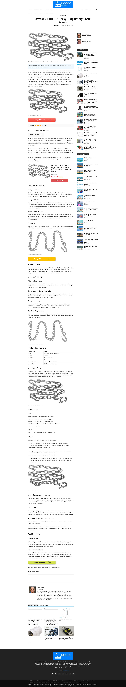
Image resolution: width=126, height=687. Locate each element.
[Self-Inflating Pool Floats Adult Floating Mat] (80, 191)
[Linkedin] (59, 674)
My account (45, 680)
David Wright (56, 25)
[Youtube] (73, 674)
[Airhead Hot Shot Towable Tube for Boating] (80, 216)
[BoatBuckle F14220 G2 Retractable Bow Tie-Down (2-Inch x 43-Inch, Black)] (51, 631)
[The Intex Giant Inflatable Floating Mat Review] (80, 159)
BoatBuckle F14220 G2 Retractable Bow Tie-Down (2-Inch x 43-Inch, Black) (50, 638)
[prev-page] (29, 642)
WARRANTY (55, 680)
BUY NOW (60, 180)
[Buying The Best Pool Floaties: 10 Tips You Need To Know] (80, 209)
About (81, 10)
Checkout (86, 682)
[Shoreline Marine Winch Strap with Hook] (80, 95)
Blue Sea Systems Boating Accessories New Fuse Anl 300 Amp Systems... (91, 88)
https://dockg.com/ (40, 589)
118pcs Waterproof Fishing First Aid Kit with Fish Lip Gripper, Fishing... (90, 127)
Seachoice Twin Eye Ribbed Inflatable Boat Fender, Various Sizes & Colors (91, 107)
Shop (58, 682)
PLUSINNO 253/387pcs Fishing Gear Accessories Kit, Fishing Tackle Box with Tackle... (90, 101)
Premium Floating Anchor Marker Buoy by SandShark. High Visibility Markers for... (90, 114)
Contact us (88, 10)
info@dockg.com (65, 670)
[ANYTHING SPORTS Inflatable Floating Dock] (80, 165)
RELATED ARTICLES (33, 605)
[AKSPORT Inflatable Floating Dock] (80, 178)
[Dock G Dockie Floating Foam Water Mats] (63, 4)
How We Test (30, 680)
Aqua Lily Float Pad (88, 220)
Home (30, 10)
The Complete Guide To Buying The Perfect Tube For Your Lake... (91, 241)
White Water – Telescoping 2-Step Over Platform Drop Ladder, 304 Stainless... (90, 134)
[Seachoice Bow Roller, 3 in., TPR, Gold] (66, 613)
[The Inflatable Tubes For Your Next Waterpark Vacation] (80, 228)
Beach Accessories (38, 10)
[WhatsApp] (38, 579)
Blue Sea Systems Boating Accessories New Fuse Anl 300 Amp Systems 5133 (66, 638)
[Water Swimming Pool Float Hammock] (80, 185)
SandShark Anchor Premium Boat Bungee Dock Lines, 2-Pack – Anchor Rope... (90, 141)
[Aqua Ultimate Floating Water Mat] (80, 248)
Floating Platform (69, 10)
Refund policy (76, 680)
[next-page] (31, 642)
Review (37, 571)
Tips (77, 10)
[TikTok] (66, 674)
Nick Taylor (85, 40)
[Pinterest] (35, 579)
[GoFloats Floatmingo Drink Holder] (80, 203)
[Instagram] (56, 674)
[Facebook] (29, 579)
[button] (96, 10)
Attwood (33, 571)
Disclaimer (39, 680)
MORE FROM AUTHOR (43, 605)
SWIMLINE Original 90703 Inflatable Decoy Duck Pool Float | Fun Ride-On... (90, 147)
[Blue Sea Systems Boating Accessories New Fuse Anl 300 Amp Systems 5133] (66, 631)
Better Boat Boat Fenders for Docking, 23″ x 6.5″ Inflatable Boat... (90, 121)
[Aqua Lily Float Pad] (80, 222)
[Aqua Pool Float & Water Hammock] (80, 197)
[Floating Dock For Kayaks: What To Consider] (80, 235)
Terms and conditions (62, 680)
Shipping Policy (70, 680)
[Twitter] (32, 579)
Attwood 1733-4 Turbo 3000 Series (35, 637)
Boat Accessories (49, 10)
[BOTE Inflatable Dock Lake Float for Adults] (80, 172)
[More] (79, 28)
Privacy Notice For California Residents (88, 680)
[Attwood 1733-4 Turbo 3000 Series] (35, 631)
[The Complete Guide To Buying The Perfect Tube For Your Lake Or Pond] (80, 241)
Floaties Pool (59, 10)
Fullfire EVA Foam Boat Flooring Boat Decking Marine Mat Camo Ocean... (91, 62)
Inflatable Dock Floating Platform (75, 682)
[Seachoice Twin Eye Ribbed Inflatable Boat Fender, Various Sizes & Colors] (80, 108)
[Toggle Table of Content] (41, 135)
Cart (61, 682)
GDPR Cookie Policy (31, 682)
